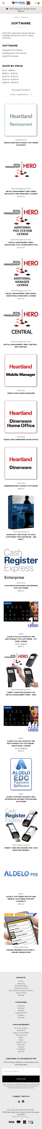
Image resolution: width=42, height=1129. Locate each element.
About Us (21, 983)
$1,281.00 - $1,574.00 (10, 76)
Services (21, 1018)
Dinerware (21, 1045)
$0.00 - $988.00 (8, 70)
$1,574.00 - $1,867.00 (10, 80)
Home (21, 981)
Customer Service (21, 988)
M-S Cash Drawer (21, 1028)
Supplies (21, 1015)
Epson (21, 1040)
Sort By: (13, 94)
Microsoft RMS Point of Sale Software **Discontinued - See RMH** (21, 537)
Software (21, 1008)
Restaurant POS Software (12, 50)
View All (21, 1052)
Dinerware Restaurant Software (21, 486)
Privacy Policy (21, 993)
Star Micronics (21, 1035)
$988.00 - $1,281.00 (10, 73)
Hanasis (21, 1047)
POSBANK (21, 1049)
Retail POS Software (10, 56)
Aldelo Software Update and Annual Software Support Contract (21, 899)
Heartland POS (21, 1013)
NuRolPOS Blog (21, 986)
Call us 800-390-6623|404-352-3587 (20, 1110)
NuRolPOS (21, 1030)
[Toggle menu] (3, 3)
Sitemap (21, 995)
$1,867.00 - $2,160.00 (10, 83)
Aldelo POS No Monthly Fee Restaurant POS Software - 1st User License (21, 639)
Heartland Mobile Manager (21, 393)
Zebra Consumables (21, 1033)
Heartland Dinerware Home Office (21, 440)
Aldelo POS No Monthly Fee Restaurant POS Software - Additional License (21, 743)
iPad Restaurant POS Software (14, 53)
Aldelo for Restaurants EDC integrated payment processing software (21, 799)
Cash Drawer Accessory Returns (21, 991)
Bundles (21, 1010)
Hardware (21, 1006)
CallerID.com (21, 1042)
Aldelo (21, 1038)
